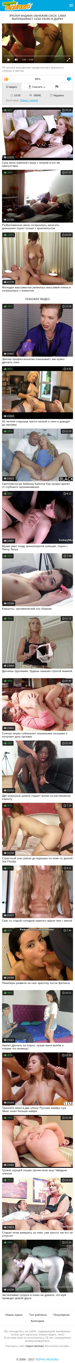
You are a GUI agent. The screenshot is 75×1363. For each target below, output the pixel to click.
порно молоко (34, 1346)
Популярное (61, 1314)
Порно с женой (29, 100)
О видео (11, 86)
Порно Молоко (47, 1359)
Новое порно (13, 1314)
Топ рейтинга (38, 1314)
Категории (37, 1320)
